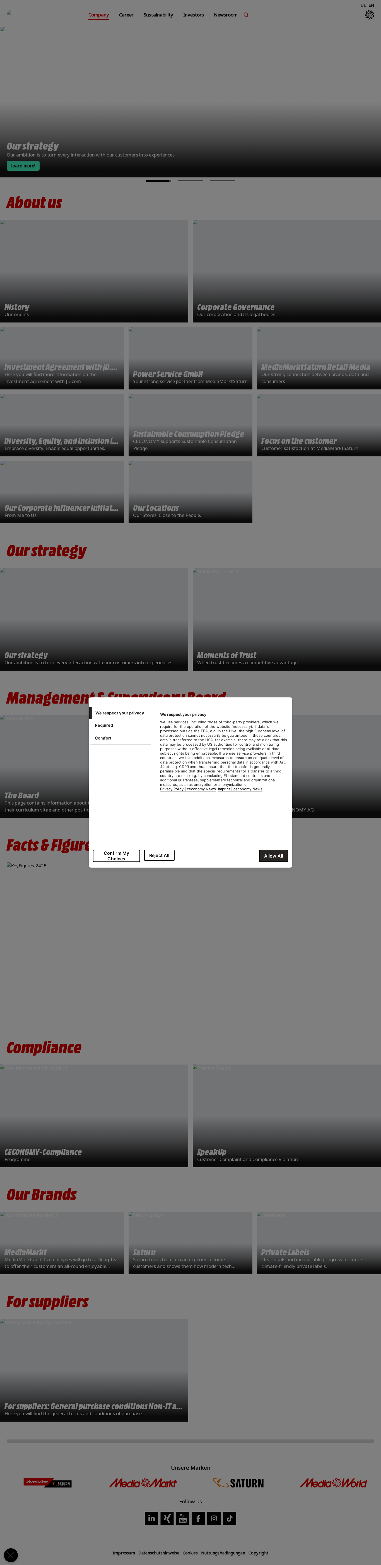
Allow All (273, 856)
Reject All (159, 855)
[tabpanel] (223, 755)
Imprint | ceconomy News (240, 789)
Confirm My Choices (116, 855)
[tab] (120, 713)
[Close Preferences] (11, 1555)
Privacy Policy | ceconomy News (188, 789)
